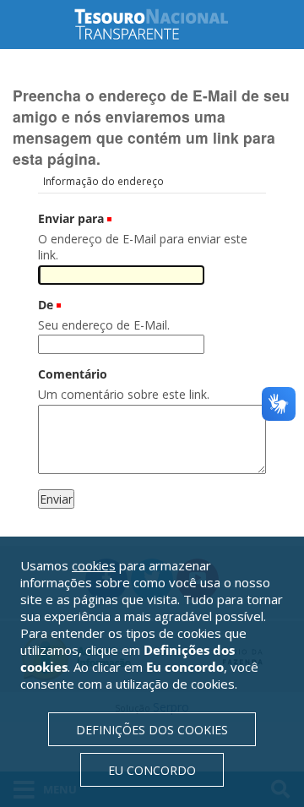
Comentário (72, 374)
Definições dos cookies (152, 730)
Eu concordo (152, 770)
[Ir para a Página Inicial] (164, 24)
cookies (94, 565)
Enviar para (71, 218)
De (45, 305)
